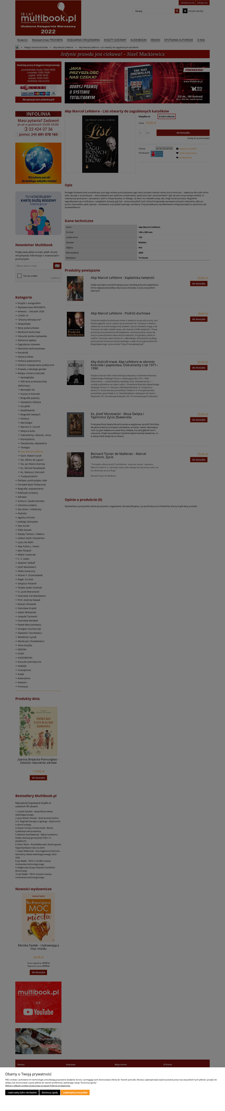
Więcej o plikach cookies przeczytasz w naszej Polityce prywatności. (37, 1085)
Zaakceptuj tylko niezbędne (22, 1092)
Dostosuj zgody (50, 1092)
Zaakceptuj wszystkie (75, 1092)
